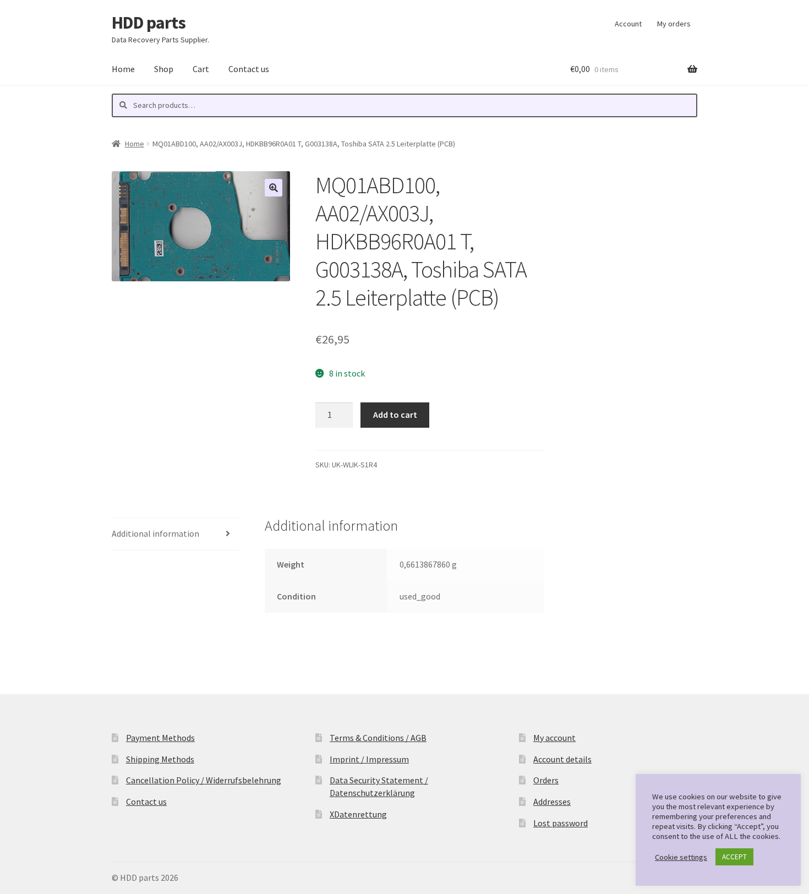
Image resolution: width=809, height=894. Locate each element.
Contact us (248, 68)
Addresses (552, 801)
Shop (163, 68)
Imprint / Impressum (369, 759)
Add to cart (395, 414)
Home (123, 68)
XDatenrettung (358, 814)
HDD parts (148, 23)
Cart (201, 68)
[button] (273, 188)
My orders (674, 24)
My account (554, 737)
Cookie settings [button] (681, 857)
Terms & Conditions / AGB (378, 737)
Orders (546, 780)
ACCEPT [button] (734, 857)
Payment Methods (160, 737)
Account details (562, 759)
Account (628, 24)
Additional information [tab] (155, 533)
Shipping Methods (160, 759)
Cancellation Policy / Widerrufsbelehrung (203, 780)
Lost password (560, 822)
